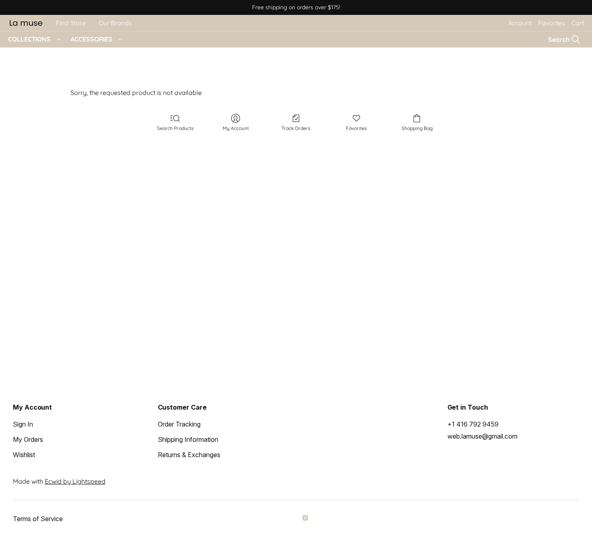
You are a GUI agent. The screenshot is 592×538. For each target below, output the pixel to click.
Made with (59, 481)
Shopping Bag (417, 128)
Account (520, 23)
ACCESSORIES (91, 39)
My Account (236, 128)
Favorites (551, 23)
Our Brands (115, 23)
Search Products (175, 128)
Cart (577, 23)
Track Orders (296, 128)
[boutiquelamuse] (306, 519)
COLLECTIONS (29, 39)
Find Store (71, 23)
